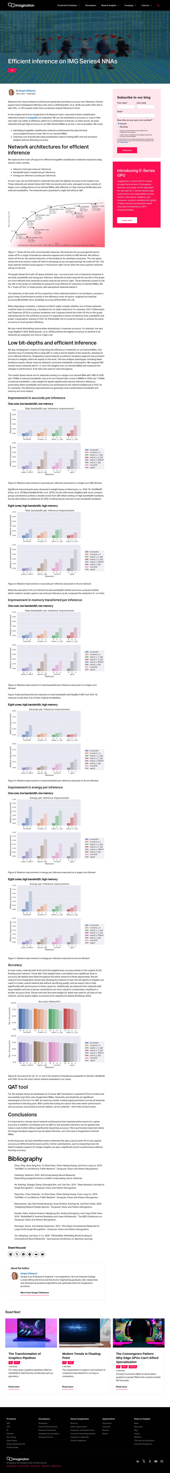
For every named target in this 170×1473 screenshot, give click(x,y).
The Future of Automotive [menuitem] (144, 1440)
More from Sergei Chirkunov (35, 1292)
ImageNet (33, 117)
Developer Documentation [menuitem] (49, 1434)
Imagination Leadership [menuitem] (79, 1437)
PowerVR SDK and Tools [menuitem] (48, 1427)
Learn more (127, 220)
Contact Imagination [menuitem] (78, 1440)
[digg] (36, 1254)
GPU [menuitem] (8, 1423)
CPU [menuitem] (8, 1427)
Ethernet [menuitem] (10, 1434)
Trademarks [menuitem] (45, 1466)
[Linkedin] (11, 1254)
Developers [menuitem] (90, 5)
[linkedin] (138, 1461)
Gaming (132, 1367)
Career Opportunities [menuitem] (78, 1427)
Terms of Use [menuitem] (35, 1466)
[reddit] (30, 1254)
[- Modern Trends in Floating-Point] (85, 1333)
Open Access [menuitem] (12, 1440)
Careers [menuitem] (145, 5)
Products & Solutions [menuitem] (67, 5)
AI (12, 70)
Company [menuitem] (128, 5)
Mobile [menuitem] (105, 1434)
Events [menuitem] (137, 1434)
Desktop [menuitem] (105, 1430)
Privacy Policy (124, 142)
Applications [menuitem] (108, 1419)
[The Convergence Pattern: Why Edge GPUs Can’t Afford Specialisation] (139, 1333)
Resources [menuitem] (138, 1427)
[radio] (136, 123)
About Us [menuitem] (74, 1423)
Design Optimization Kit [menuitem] (16, 1444)
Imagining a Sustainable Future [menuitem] (82, 1430)
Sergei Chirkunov (27, 90)
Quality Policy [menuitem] (56, 1466)
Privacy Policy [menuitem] (12, 1466)
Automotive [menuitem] (107, 1423)
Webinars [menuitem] (137, 1437)
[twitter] (143, 1461)
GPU (16, 1363)
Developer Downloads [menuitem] (47, 1430)
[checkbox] (136, 125)
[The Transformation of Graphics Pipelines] (31, 1333)
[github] (162, 1461)
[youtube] (156, 1461)
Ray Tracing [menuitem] (11, 1437)
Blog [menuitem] (136, 1430)
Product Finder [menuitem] (12, 1447)
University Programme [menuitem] (143, 1444)
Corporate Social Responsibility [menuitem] (82, 1434)
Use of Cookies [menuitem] (23, 1466)
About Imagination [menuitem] (79, 1419)
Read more (14, 1387)
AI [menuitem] (7, 1430)
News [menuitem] (136, 1423)
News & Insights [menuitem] (108, 5)
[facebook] (23, 1254)
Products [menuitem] (11, 1419)
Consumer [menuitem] (106, 1427)
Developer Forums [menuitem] (46, 1437)
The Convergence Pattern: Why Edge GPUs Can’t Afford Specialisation (137, 1358)
